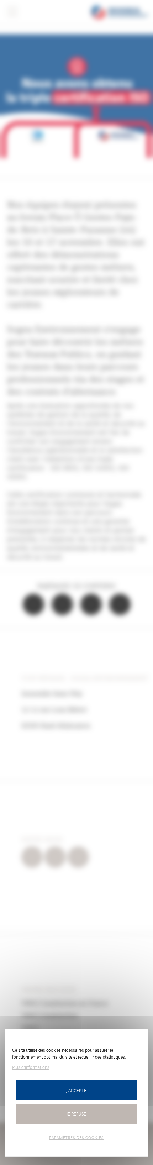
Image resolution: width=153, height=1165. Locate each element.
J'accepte (76, 1090)
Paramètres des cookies (76, 1137)
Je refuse (76, 1113)
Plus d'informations (30, 1067)
